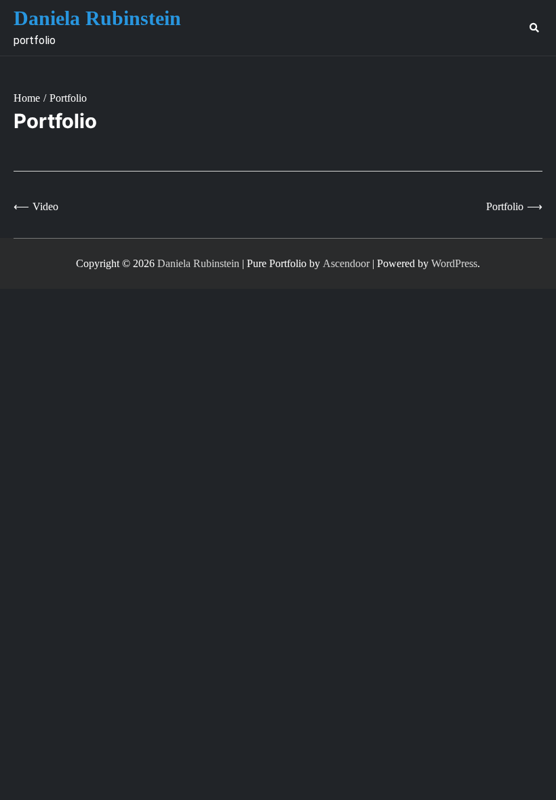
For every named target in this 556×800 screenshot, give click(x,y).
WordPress (454, 263)
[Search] (533, 28)
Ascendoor (346, 263)
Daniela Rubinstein (97, 18)
